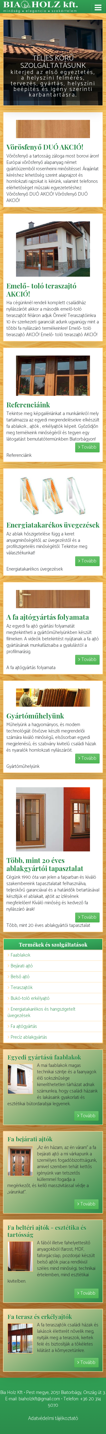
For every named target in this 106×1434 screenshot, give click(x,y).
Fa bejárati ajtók (30, 1139)
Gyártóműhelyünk (35, 715)
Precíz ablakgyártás (29, 1037)
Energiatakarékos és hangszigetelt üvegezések (41, 1012)
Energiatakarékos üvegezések (53, 524)
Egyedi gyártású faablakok (44, 1057)
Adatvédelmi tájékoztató (53, 1418)
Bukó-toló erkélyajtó (30, 998)
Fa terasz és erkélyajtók (39, 1316)
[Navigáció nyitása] (98, 7)
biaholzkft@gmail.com (39, 1399)
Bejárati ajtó (22, 966)
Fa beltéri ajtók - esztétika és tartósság (46, 1230)
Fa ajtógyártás (24, 1026)
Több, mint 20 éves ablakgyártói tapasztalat (44, 864)
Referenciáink (28, 404)
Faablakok (20, 955)
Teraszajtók (22, 987)
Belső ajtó (20, 977)
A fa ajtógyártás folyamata (47, 616)
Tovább (88, 447)
